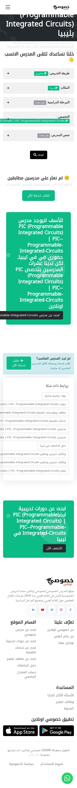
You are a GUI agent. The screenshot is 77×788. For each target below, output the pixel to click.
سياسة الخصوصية (21, 764)
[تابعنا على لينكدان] (33, 609)
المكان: (59, 88)
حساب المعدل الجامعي (26, 674)
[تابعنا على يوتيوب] (42, 609)
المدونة (69, 708)
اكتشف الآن (54, 548)
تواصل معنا (66, 643)
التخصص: (36, 119)
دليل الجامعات (26, 665)
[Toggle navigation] (7, 7)
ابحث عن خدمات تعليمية (25, 650)
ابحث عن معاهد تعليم (21, 659)
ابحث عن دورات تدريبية (21, 641)
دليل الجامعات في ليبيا (53, 445)
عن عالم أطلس (64, 636)
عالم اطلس (34, 755)
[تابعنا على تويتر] (51, 609)
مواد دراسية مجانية (55, 395)
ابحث (40, 155)
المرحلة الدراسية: (52, 102)
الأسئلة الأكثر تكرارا (60, 695)
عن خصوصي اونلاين (60, 630)
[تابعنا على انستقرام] (61, 609)
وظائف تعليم (65, 702)
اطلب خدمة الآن (38, 195)
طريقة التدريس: (53, 73)
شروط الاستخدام (52, 764)
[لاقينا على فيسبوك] (70, 609)
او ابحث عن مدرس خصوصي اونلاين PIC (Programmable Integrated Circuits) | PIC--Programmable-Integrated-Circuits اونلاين (40, 47)
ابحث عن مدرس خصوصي (26, 632)
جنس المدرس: (54, 135)
